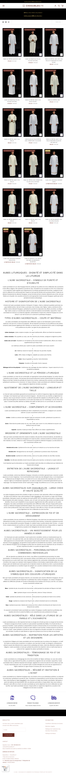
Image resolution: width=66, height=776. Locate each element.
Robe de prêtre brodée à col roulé (12, 220)
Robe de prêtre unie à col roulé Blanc (33, 100)
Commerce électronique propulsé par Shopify (39, 772)
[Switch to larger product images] (3, 22)
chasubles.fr (39, 488)
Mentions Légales (50, 726)
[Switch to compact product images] (8, 22)
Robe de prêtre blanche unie (12, 59)
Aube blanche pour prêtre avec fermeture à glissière (33, 140)
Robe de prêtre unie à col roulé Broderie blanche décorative (54, 141)
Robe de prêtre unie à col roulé (12, 140)
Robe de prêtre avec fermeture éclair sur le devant (33, 180)
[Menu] (8, 766)
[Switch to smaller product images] (6, 22)
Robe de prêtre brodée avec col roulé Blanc (53, 220)
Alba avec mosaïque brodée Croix (53, 180)
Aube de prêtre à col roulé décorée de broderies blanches (33, 260)
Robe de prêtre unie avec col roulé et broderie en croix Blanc (54, 60)
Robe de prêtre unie (54, 100)
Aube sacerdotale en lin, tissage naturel (33, 59)
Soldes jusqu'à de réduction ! (33, 1)
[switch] (5, 770)
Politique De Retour (50, 733)
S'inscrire (8, 735)
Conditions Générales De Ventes (54, 723)
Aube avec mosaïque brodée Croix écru (12, 259)
